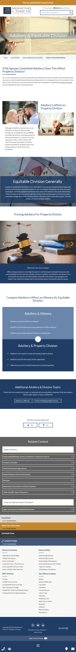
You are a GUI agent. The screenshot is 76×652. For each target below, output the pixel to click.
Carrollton (42, 585)
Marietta (42, 596)
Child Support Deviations (47, 569)
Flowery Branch (44, 590)
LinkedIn (43, 625)
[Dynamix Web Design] (63, 628)
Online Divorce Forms (9, 582)
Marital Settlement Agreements (15, 468)
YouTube (38, 625)
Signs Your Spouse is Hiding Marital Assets (18, 509)
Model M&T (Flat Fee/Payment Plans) (15, 590)
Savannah (42, 604)
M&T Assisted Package (10, 587)
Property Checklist (10, 462)
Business (6, 480)
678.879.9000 (10, 541)
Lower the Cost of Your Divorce (13, 564)
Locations (6, 518)
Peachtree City (44, 598)
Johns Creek (43, 593)
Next (72, 244)
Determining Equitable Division (47, 401)
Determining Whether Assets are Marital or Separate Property (26, 457)
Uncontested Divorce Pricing (12, 585)
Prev (4, 244)
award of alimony (66, 82)
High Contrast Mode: (36, 638)
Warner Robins (44, 610)
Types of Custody (45, 567)
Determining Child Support (48, 561)
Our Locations (66, 648)
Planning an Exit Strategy (10, 555)
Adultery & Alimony (22, 401)
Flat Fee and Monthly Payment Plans (38, 2)
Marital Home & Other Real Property (16, 474)
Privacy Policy (38, 632)
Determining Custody (46, 558)
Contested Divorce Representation (14, 593)
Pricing (4, 579)
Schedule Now (72, 648)
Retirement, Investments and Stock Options (19, 486)
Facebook (33, 625)
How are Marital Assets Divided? (18, 502)
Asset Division (10, 449)
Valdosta (42, 607)
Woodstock (43, 612)
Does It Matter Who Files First (12, 569)
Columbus (42, 587)
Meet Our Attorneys (11, 525)
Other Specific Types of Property (15, 492)
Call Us (3, 648)
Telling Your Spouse (9, 558)
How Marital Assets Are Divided (50, 564)
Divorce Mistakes (8, 561)
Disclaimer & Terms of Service (37, 630)
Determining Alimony (46, 555)
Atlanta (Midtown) (45, 582)
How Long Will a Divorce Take (12, 567)
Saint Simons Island (45, 601)
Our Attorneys (9, 648)
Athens (41, 579)
